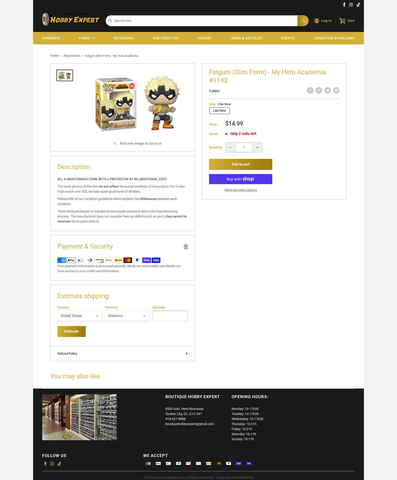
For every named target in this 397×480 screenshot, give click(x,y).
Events (288, 38)
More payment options (241, 190)
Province (111, 307)
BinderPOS (246, 477)
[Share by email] (336, 90)
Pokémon (51, 38)
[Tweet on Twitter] (327, 90)
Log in (326, 21)
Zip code (158, 307)
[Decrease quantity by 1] (230, 147)
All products (71, 55)
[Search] (303, 20)
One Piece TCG (166, 38)
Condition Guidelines (334, 38)
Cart (351, 21)
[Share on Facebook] (310, 90)
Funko (85, 38)
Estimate (71, 331)
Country (63, 307)
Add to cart (241, 164)
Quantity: (216, 147)
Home (54, 55)
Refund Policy (67, 353)
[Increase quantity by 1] (257, 147)
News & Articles (246, 38)
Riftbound (123, 38)
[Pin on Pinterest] (319, 90)
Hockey (205, 38)
